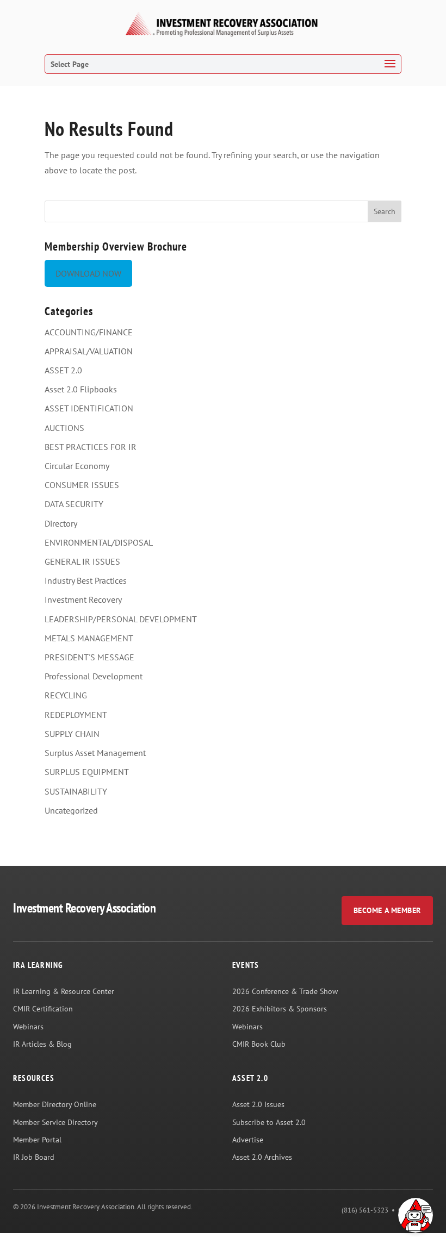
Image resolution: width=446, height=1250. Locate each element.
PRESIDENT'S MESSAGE (89, 657)
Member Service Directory (55, 1122)
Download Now (88, 273)
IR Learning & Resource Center (63, 991)
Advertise (247, 1140)
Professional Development (94, 676)
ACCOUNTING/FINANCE (89, 332)
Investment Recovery (83, 599)
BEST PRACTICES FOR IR (91, 446)
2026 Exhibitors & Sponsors (279, 1009)
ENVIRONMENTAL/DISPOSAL (99, 542)
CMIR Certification (43, 1009)
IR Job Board (33, 1157)
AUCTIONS (64, 427)
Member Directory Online (54, 1104)
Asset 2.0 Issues (258, 1104)
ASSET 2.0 (63, 370)
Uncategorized (71, 810)
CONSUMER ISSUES (82, 484)
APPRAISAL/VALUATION (89, 351)
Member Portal (37, 1140)
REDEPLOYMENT (76, 714)
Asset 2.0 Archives (262, 1157)
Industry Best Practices (86, 580)
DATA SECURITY (74, 503)
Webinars (28, 1027)
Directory (61, 523)
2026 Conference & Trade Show (285, 991)
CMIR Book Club (259, 1044)
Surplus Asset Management (95, 752)
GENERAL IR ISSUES (82, 561)
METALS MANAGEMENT (89, 638)
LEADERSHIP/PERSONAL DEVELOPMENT (121, 619)
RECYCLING (66, 695)
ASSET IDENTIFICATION (89, 408)
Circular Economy (77, 465)
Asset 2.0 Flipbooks (81, 389)
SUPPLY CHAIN (72, 733)
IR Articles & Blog (42, 1044)
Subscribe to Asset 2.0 (269, 1122)
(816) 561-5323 (365, 1210)
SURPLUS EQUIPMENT (87, 771)
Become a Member (387, 910)
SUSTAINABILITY (76, 791)
